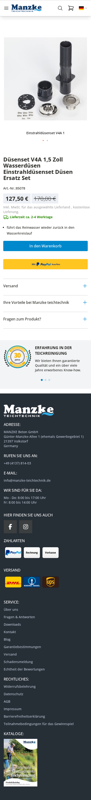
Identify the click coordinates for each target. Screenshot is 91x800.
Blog (7, 639)
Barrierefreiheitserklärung (24, 716)
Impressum (12, 709)
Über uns (11, 609)
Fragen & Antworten (19, 617)
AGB (7, 701)
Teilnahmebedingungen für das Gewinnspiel (39, 724)
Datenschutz (13, 694)
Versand (10, 654)
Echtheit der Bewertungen (24, 669)
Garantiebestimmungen (22, 647)
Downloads (12, 624)
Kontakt (10, 632)
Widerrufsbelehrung (20, 686)
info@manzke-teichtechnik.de (27, 480)
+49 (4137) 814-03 (17, 463)
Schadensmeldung (18, 662)
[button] (43, 140)
